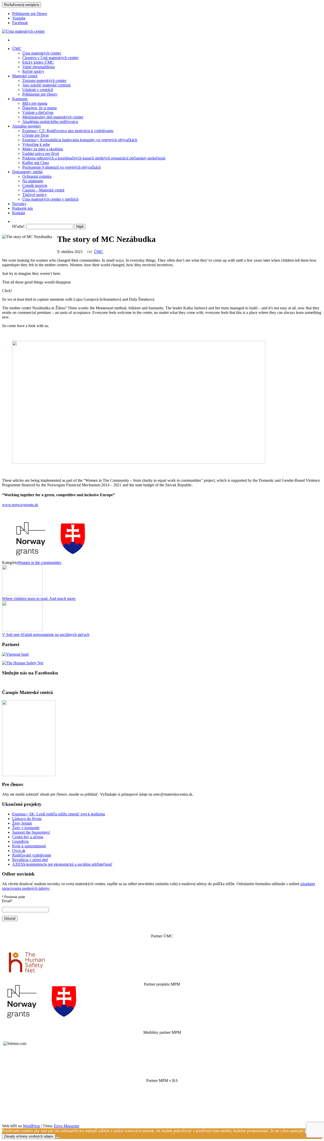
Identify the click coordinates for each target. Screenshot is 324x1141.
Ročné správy (33, 71)
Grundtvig (20, 841)
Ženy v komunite (25, 828)
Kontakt (18, 213)
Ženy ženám (22, 823)
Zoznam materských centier (44, 80)
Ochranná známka (36, 176)
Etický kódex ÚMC (38, 62)
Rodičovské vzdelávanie (31, 855)
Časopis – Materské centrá (43, 190)
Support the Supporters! (31, 832)
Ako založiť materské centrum (46, 85)
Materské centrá (24, 76)
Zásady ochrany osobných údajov (28, 1136)
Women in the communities (39, 562)
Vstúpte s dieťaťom (37, 112)
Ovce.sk (18, 850)
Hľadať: (18, 226)
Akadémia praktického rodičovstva (50, 121)
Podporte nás (22, 208)
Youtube (19, 18)
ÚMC (17, 48)
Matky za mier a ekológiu (42, 149)
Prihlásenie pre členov (29, 13)
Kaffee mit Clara (35, 163)
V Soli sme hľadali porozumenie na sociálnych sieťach (45, 634)
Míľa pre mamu (34, 103)
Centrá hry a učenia (27, 837)
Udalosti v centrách (37, 89)
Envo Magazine (66, 1126)
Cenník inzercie (34, 185)
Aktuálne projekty (26, 126)
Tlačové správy (34, 194)
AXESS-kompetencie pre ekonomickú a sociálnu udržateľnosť (62, 864)
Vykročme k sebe (36, 144)
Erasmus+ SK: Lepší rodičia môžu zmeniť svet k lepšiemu (58, 814)
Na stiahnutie (32, 181)
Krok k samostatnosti (29, 846)
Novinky (19, 204)
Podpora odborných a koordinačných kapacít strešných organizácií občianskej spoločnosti (93, 158)
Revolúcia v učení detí (30, 860)
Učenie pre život (35, 135)
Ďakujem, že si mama (39, 108)
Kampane (20, 99)
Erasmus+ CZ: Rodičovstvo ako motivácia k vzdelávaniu (67, 131)
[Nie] (57, 1137)
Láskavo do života (27, 818)
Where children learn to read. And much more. (39, 598)
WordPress (31, 1126)
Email (7, 901)
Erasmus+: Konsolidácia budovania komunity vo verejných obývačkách (79, 140)
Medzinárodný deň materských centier (52, 117)
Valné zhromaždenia (38, 67)
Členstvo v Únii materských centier (50, 58)
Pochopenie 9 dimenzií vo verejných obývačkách (61, 167)
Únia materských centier (41, 53)
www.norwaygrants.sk (20, 505)
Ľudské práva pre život (40, 153)
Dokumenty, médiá (27, 172)
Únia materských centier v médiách (50, 199)
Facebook (20, 23)
